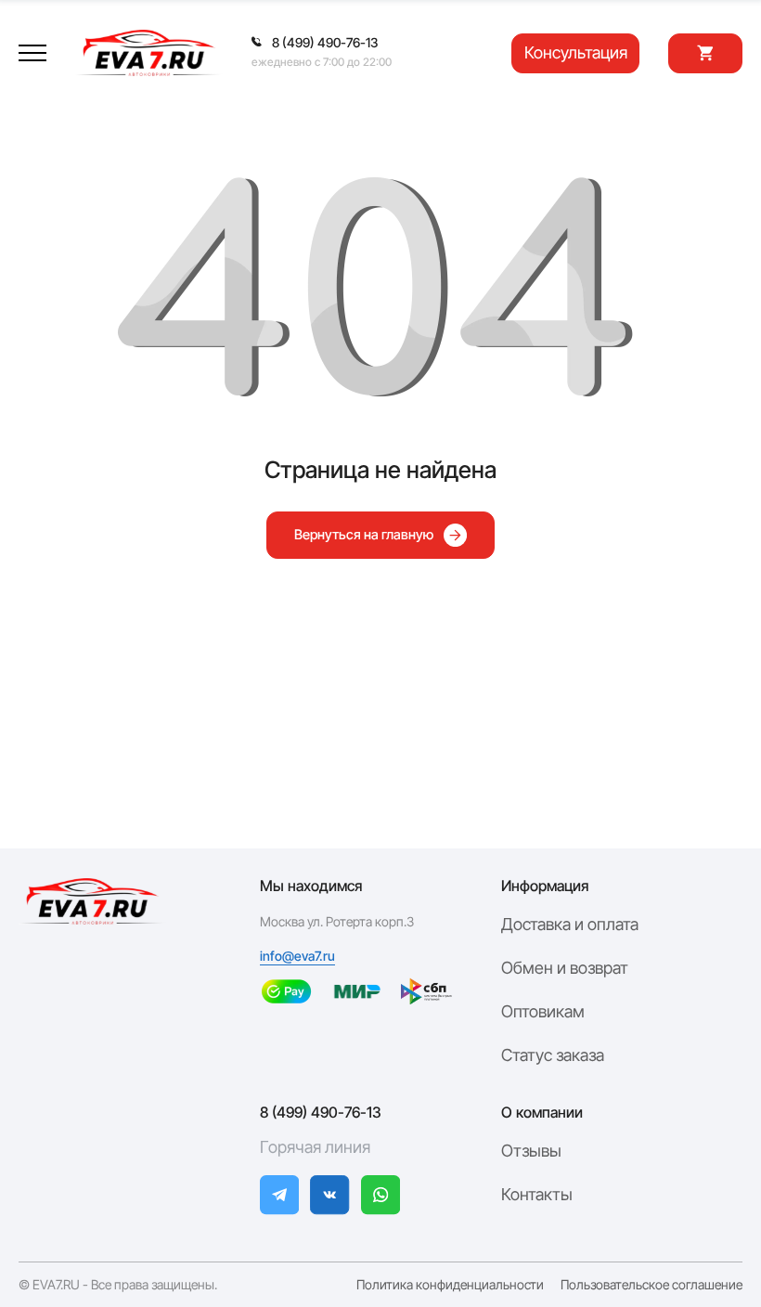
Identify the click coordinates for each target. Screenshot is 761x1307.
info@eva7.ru (297, 956)
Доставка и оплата (569, 924)
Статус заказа (552, 1055)
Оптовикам (543, 1011)
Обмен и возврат (564, 967)
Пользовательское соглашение (651, 1284)
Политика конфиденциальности (450, 1284)
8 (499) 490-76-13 (320, 1112)
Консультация (575, 52)
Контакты (537, 1194)
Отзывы (531, 1150)
